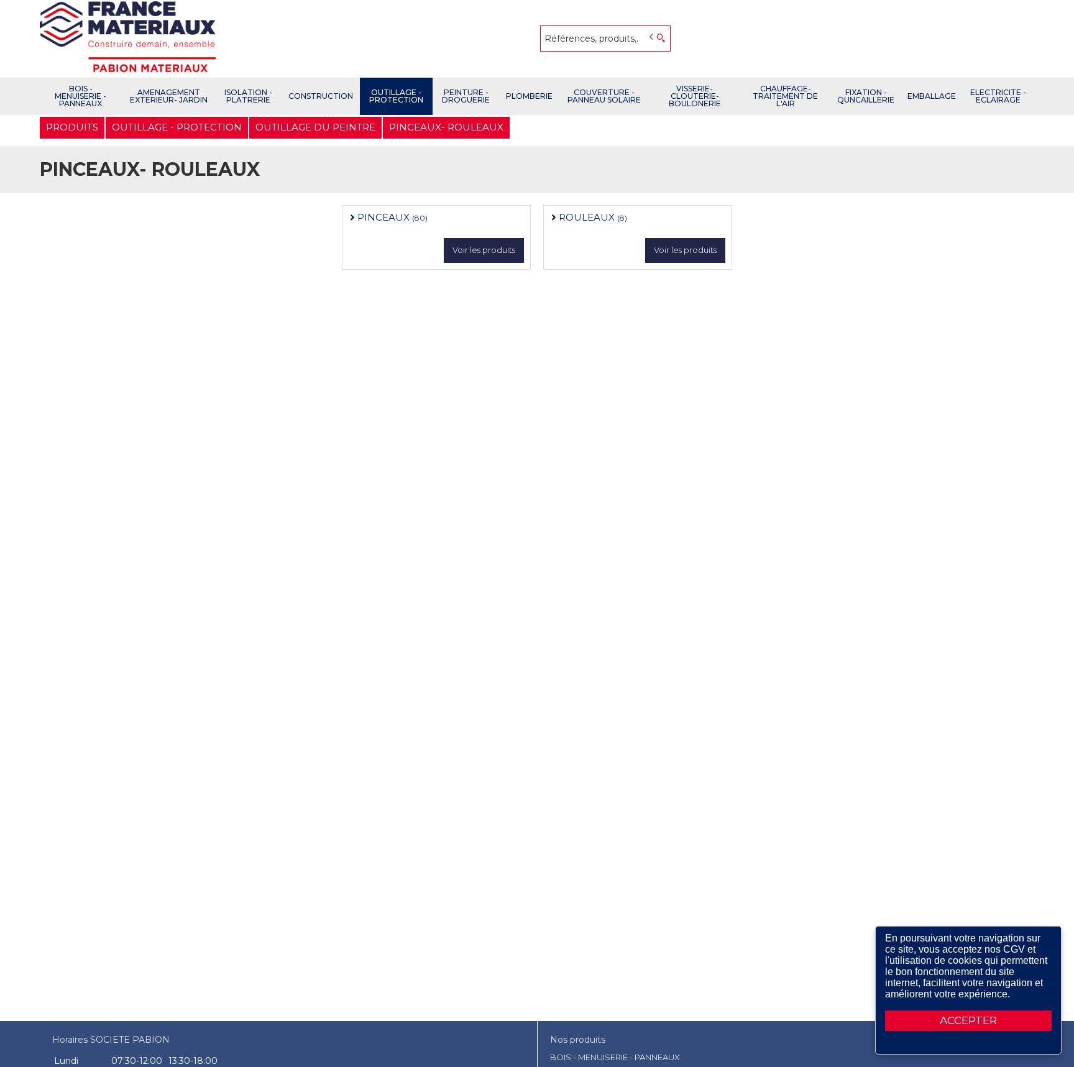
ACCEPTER (968, 1020)
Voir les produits (483, 250)
